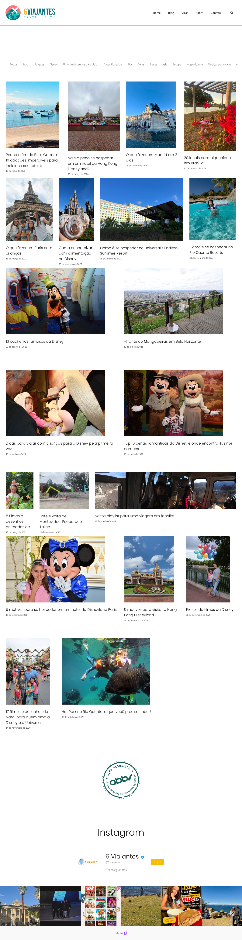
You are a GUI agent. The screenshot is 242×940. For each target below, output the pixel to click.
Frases (153, 64)
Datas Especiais (113, 64)
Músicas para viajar (219, 64)
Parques (39, 64)
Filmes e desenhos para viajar (81, 64)
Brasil (25, 64)
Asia (165, 64)
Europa (177, 64)
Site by (119, 933)
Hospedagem (194, 64)
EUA (130, 64)
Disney (53, 64)
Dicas (141, 64)
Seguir (157, 862)
